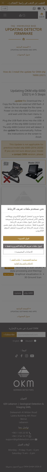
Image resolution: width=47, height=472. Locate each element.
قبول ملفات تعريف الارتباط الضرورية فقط (24, 246)
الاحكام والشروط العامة (23, 263)
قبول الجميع (24, 238)
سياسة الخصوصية (30, 259)
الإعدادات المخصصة (24, 251)
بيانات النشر (16, 259)
